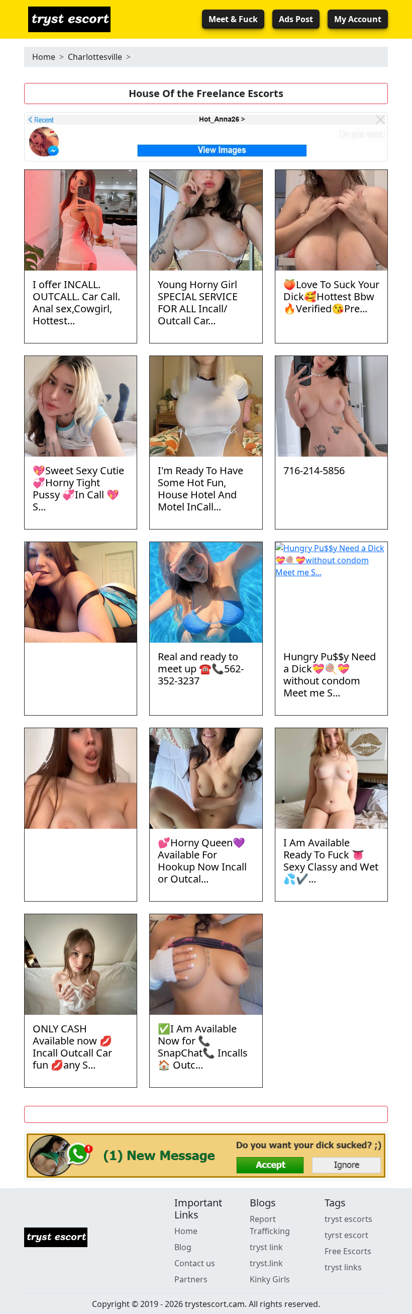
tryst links (343, 1267)
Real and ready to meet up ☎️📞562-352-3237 (201, 668)
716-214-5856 (314, 470)
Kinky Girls (270, 1279)
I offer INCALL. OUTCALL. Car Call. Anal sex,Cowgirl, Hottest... (76, 302)
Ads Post (296, 19)
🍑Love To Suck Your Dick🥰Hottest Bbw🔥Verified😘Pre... (331, 296)
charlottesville (95, 56)
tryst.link (266, 1263)
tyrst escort (346, 1235)
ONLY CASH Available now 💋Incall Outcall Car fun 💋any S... (72, 1047)
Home (43, 56)
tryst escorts (348, 1218)
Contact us (194, 1263)
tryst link (266, 1247)
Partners (191, 1279)
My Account (357, 19)
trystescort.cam (215, 1303)
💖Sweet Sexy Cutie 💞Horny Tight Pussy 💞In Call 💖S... (78, 488)
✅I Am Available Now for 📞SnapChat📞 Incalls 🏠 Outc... (203, 1047)
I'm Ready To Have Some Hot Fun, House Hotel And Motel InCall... (200, 488)
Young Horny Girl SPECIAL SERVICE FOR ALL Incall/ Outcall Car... (198, 302)
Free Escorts (348, 1251)
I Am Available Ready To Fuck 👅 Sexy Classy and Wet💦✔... (330, 861)
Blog (182, 1247)
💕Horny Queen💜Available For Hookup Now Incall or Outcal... (202, 861)
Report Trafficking (270, 1225)
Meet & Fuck (233, 19)
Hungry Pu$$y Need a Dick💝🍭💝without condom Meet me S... (329, 674)
